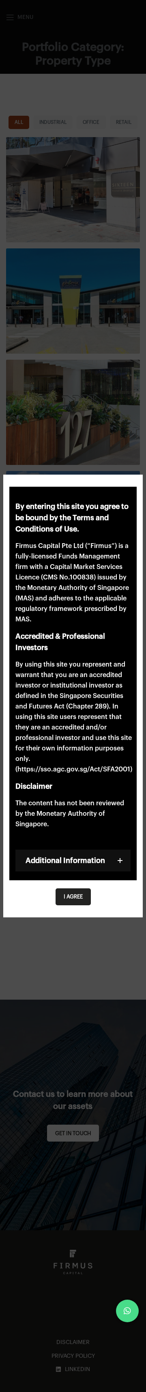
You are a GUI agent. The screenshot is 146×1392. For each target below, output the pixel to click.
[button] (127, 1311)
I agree (73, 896)
